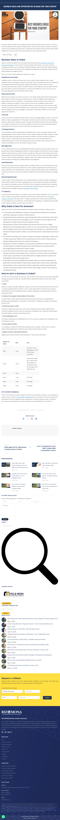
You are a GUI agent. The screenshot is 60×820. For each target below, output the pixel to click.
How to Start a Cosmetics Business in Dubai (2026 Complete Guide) (19, 486)
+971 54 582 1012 (6, 794)
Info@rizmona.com (6, 799)
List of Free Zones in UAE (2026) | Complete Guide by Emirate (49, 476)
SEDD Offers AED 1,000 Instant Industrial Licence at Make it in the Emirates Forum (20, 465)
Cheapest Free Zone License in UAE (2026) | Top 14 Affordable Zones (19, 476)
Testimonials (5, 756)
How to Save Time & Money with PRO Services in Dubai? (24, 660)
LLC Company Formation (7, 770)
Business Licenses (6, 747)
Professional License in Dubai (9, 773)
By (33, 410)
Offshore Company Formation (9, 768)
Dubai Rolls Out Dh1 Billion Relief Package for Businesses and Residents (29, 655)
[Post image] (6, 465)
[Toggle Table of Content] (15, 55)
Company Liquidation (7, 744)
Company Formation (6, 742)
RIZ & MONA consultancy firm (25, 397)
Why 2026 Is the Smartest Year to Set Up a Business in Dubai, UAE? (49, 486)
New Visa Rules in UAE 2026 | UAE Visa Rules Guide (50, 464)
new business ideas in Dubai (30, 188)
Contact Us (4, 758)
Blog (4, 13)
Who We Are (4, 749)
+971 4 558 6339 (6, 792)
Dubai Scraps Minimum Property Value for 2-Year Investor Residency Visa (30, 624)
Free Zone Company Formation (9, 766)
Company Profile (5, 751)
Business (5, 15)
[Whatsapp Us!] (3, 816)
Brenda (16, 428)
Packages (4, 754)
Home (3, 739)
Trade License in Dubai (7, 778)
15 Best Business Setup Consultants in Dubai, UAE (22, 665)
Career (29, 818)
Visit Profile (6, 603)
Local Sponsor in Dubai (7, 775)
